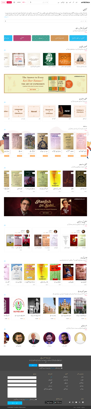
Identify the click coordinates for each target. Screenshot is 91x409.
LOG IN (18, 2)
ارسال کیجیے (13, 403)
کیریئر (67, 386)
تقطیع (51, 383)
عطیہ (51, 377)
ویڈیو (67, 2)
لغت (70, 2)
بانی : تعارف (66, 380)
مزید (58, 2)
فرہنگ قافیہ (50, 380)
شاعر (76, 2)
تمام (4, 50)
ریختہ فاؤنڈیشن (65, 377)
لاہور (15, 232)
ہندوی (82, 377)
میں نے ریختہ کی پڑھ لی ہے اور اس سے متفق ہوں (49, 368)
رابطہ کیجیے (66, 383)
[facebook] (83, 402)
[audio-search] (31, 2)
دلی (71, 232)
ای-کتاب (62, 2)
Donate (3, 2)
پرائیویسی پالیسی (52, 368)
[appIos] (49, 402)
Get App (9, 2)
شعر (73, 2)
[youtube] (76, 402)
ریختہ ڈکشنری (81, 383)
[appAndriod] (58, 402)
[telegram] (69, 402)
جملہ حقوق (75, 407)
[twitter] (79, 402)
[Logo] (85, 2)
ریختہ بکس (81, 389)
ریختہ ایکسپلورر (66, 389)
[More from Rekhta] (14, 2)
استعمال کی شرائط (78, 407)
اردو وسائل (50, 386)
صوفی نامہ (82, 380)
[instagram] (73, 402)
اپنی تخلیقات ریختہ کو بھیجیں (48, 389)
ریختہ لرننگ (81, 386)
